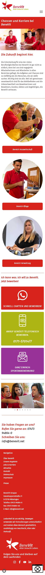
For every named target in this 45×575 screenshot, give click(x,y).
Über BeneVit (8, 458)
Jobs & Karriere (9, 465)
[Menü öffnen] (41, 12)
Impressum (8, 478)
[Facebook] (20, 562)
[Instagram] (15, 562)
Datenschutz (8, 474)
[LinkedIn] (30, 562)
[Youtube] (25, 562)
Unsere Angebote (10, 461)
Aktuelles (7, 468)
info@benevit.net (17, 509)
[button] (4, 395)
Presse (6, 483)
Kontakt (6, 471)
